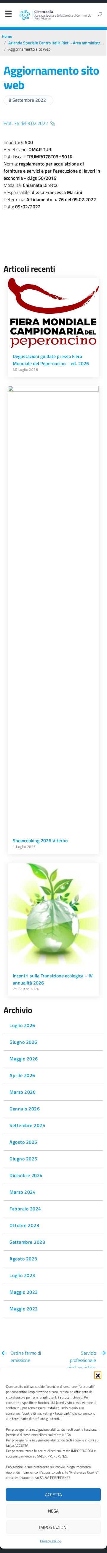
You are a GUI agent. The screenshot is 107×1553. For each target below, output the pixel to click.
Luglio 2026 (22, 1025)
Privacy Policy (50, 1541)
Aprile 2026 (22, 1075)
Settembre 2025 (27, 1125)
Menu (8, 15)
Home (7, 36)
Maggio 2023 (23, 1292)
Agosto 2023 (23, 1258)
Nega (53, 1510)
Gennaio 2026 (24, 1108)
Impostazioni (53, 1527)
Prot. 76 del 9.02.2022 (26, 123)
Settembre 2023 (27, 1242)
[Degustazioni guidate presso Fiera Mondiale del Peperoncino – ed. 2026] (53, 313)
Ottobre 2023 (24, 1225)
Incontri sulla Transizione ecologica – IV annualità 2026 (53, 979)
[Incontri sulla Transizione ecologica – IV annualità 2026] (53, 915)
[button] (98, 1375)
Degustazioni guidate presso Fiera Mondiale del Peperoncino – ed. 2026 (51, 360)
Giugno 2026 (23, 1042)
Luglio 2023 (22, 1275)
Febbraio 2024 (25, 1208)
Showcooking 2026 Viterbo (40, 840)
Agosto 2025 (23, 1142)
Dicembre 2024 (26, 1175)
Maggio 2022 (23, 1308)
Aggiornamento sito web (51, 77)
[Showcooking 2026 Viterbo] (53, 609)
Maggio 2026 (23, 1058)
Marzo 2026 (22, 1092)
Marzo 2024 (22, 1192)
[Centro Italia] (55, 15)
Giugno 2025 (23, 1158)
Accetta (53, 1494)
